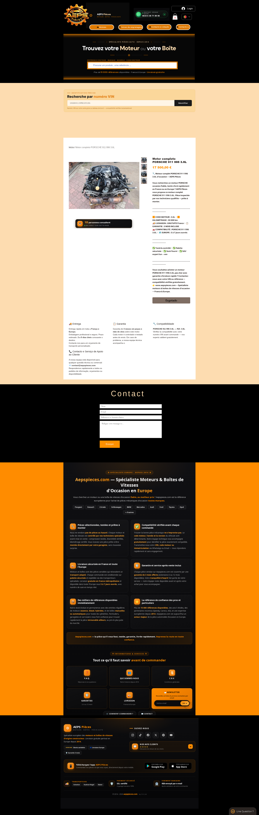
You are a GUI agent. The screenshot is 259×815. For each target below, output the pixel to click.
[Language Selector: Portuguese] (187, 17)
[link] (175, 16)
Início (71, 147)
